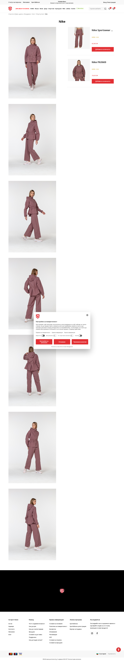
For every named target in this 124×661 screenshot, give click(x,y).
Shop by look (40, 14)
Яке (93, 59)
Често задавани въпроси (37, 623)
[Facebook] (97, 633)
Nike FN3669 (99, 62)
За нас (10, 623)
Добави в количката (102, 49)
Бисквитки (52, 629)
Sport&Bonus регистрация (78, 626)
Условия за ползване (55, 623)
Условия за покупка (55, 640)
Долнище (94, 27)
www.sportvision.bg (51, 659)
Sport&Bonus (74, 623)
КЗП (50, 637)
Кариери (11, 626)
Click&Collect (62, 1)
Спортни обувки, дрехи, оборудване (19, 14)
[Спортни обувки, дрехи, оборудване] (10, 8)
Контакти (11, 629)
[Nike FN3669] (79, 70)
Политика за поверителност (58, 626)
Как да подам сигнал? (35, 640)
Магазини (11, 632)
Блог (33, 14)
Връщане (32, 632)
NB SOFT (65, 659)
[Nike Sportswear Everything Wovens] (79, 38)
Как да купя (32, 626)
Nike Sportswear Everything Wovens (103, 30)
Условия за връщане (55, 643)
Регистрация (111, 2)
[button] (29, 8)
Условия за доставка (35, 634)
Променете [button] (112, 654)
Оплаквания (53, 632)
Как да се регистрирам (36, 629)
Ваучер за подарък (76, 629)
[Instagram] (92, 633)
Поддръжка (32, 637)
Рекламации (53, 634)
